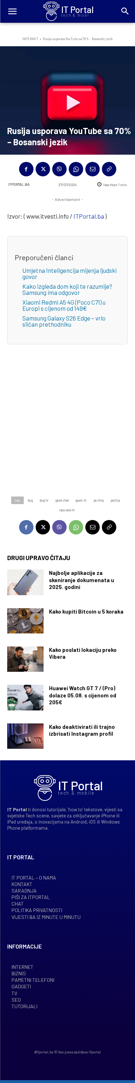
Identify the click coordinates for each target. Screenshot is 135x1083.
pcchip (115, 500)
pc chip (99, 500)
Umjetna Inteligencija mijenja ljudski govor (69, 273)
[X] (43, 169)
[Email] (92, 169)
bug (30, 500)
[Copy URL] (109, 169)
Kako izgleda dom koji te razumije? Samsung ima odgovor (67, 289)
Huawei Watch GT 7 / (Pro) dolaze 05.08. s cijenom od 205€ (82, 695)
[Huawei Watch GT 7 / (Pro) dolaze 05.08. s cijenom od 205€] (25, 697)
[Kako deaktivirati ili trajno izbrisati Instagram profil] (25, 736)
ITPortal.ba (19, 184)
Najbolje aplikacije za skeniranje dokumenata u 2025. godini (81, 580)
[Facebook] (26, 169)
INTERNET (30, 39)
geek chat (62, 500)
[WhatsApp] (76, 169)
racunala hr (67, 510)
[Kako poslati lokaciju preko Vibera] (25, 659)
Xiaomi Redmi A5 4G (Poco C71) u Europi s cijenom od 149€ (63, 305)
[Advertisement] (67, 412)
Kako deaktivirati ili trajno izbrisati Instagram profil (82, 730)
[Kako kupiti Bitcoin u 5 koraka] (25, 620)
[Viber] (59, 169)
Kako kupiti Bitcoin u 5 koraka (86, 611)
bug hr (44, 500)
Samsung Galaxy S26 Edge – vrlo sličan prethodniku (63, 321)
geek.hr (81, 500)
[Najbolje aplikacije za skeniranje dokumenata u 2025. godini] (25, 582)
